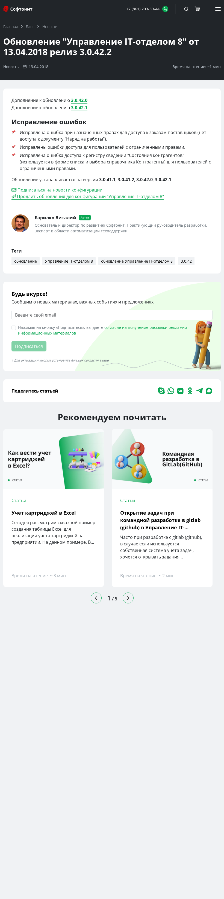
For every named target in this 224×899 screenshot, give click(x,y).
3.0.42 (186, 261)
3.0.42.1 (79, 108)
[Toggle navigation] (186, 9)
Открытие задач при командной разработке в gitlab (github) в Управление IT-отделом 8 (160, 520)
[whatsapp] (170, 390)
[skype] (161, 390)
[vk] (180, 390)
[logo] (18, 9)
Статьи (18, 500)
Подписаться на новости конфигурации (59, 190)
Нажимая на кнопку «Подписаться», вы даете (103, 330)
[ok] (190, 390)
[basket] (197, 9)
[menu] (218, 9)
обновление (25, 261)
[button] (147, 9)
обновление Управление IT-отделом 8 (137, 261)
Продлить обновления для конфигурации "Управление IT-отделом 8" (90, 196)
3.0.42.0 (79, 100)
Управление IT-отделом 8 (69, 261)
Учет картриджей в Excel (43, 512)
